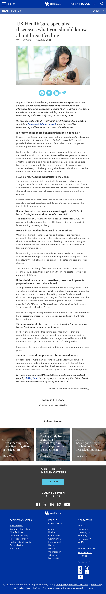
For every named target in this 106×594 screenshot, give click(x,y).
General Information (20, 529)
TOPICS (96, 11)
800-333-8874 (85, 553)
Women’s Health (59, 405)
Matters (12, 11)
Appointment (16, 526)
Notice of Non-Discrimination (47, 588)
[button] (8, 4)
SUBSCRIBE (53, 482)
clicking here (31, 378)
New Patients (16, 532)
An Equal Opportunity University (72, 585)
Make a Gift (54, 558)
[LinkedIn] (59, 505)
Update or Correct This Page (79, 588)
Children (43, 405)
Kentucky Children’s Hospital (42, 124)
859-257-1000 (85, 549)
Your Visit (14, 549)
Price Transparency (19, 535)
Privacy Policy (16, 545)
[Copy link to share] (63, 93)
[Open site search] (102, 4)
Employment (54, 542)
